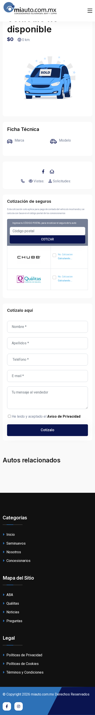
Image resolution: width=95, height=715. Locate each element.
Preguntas (14, 621)
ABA (9, 595)
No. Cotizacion (65, 256)
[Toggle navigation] (89, 11)
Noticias (12, 612)
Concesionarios (18, 561)
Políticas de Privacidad (24, 655)
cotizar (47, 239)
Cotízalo (47, 430)
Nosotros (13, 552)
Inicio (10, 534)
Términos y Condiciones (25, 672)
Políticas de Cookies (22, 664)
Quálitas (12, 603)
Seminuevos (16, 543)
